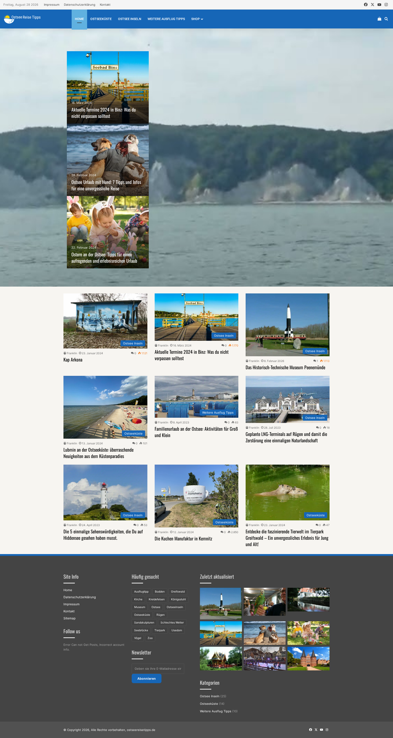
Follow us (71, 631)
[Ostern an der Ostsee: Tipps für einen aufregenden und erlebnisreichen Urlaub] (108, 232)
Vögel (137, 638)
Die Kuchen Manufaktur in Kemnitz (183, 538)
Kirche (138, 599)
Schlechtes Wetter (172, 622)
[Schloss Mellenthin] (308, 599)
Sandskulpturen (144, 622)
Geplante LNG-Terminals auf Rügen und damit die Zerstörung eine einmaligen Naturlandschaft (286, 437)
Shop (195, 19)
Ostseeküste (101, 19)
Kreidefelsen (157, 599)
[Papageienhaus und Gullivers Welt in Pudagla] (265, 602)
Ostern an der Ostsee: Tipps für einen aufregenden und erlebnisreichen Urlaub (104, 257)
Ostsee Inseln (129, 19)
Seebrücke (141, 630)
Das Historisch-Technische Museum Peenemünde (285, 367)
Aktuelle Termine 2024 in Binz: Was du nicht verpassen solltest (103, 112)
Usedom (176, 630)
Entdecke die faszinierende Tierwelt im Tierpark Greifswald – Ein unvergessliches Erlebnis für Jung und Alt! (287, 537)
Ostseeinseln (175, 607)
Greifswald (178, 591)
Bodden (160, 591)
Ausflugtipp (141, 591)
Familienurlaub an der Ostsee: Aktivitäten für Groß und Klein (196, 431)
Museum (139, 607)
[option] (108, 87)
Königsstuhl (178, 599)
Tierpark (159, 630)
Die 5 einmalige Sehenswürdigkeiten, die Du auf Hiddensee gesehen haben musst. (103, 534)
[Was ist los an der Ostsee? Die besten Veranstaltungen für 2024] (265, 658)
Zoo (150, 638)
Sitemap (69, 618)
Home (79, 19)
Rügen (160, 614)
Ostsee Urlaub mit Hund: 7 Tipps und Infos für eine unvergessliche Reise (106, 185)
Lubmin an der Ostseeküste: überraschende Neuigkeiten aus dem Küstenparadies (98, 452)
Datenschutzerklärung (79, 4)
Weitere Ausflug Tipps (166, 19)
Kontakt (105, 4)
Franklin (72, 353)
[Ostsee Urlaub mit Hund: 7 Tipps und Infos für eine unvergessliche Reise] (108, 160)
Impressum (51, 4)
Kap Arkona (72, 359)
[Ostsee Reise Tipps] (22, 19)
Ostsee (155, 607)
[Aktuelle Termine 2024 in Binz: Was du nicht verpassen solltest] (108, 87)
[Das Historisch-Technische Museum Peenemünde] (221, 603)
